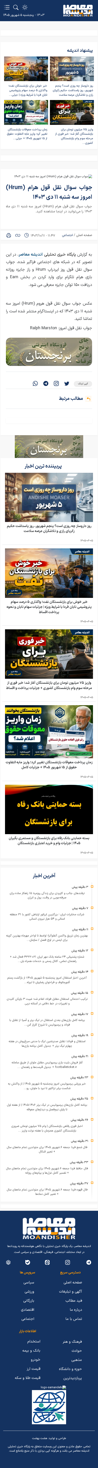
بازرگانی (28, 1300)
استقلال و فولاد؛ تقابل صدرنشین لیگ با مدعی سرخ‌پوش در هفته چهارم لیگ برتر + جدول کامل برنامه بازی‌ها (47, 1043)
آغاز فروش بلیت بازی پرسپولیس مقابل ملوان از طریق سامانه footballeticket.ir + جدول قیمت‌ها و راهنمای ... (47, 1065)
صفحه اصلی (84, 235)
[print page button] (8, 235)
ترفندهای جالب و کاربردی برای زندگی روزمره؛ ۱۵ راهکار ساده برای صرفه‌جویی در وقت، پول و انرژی (47, 895)
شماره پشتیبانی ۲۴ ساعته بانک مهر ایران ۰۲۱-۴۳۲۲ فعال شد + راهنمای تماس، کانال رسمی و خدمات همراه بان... (47, 959)
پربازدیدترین (72, 1378)
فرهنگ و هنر (72, 1342)
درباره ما (76, 1310)
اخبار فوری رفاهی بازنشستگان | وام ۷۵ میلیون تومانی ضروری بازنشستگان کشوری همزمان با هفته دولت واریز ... (47, 1128)
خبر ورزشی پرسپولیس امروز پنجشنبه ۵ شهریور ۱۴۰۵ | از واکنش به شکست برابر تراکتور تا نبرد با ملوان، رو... (47, 1086)
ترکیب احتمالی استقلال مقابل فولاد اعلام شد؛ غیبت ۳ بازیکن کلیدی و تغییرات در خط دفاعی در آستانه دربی (47, 1001)
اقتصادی (27, 1310)
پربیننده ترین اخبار (44, 466)
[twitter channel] (88, 1262)
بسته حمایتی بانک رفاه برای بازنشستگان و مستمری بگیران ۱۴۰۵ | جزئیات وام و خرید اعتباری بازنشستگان (49, 841)
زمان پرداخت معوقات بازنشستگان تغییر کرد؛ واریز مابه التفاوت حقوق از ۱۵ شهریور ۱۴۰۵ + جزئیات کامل (49, 765)
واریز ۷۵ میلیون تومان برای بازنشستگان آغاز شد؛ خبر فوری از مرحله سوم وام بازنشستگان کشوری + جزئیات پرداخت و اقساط (49, 685)
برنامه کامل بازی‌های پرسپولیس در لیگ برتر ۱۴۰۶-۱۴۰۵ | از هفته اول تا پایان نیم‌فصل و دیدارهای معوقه (47, 1107)
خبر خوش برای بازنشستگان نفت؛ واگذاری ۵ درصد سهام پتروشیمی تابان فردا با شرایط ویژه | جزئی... (27, 90)
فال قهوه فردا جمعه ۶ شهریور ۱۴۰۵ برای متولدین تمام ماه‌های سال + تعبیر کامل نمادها (47, 1192)
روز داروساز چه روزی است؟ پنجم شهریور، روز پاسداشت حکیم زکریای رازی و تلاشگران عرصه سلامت (73, 90)
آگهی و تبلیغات (70, 1291)
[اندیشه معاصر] (78, 11)
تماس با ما (73, 1319)
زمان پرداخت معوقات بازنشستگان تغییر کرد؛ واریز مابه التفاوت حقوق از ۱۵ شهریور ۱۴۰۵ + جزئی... (27, 134)
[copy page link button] (18, 235)
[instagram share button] (56, 384)
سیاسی (28, 1282)
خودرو (35, 1360)
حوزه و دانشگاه (70, 1369)
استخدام (33, 1341)
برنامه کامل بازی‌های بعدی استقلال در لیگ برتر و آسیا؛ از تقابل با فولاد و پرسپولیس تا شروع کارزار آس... (47, 1022)
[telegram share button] (45, 384)
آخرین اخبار (44, 876)
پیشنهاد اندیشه (80, 51)
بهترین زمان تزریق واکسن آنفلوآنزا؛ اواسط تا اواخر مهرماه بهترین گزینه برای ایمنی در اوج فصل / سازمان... (47, 938)
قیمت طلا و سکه (27, 1378)
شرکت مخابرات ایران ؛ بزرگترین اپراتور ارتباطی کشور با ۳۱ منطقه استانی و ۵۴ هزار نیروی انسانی (47, 916)
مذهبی (76, 1360)
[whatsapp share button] (35, 384)
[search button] (15, 7)
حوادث (77, 1351)
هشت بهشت (39, 1438)
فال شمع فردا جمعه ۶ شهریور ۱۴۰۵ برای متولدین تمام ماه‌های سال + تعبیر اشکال (47, 1149)
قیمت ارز (33, 1369)
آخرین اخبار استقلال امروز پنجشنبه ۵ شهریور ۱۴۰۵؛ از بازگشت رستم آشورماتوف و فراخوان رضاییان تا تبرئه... (47, 980)
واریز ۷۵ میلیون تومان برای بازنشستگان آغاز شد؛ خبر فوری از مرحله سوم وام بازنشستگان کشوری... (74, 136)
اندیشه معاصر (31, 255)
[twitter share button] (66, 384)
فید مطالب (73, 1300)
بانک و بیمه (31, 1350)
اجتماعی (67, 235)
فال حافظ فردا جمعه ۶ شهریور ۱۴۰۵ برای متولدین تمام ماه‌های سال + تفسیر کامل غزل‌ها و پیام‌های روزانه (47, 1170)
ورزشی (29, 1291)
